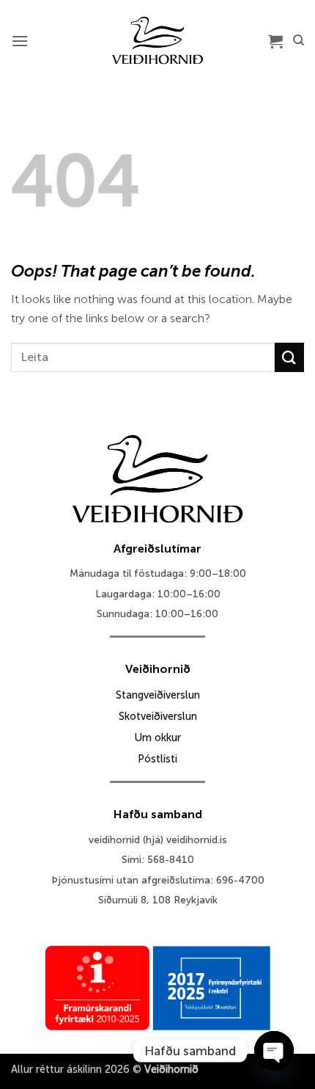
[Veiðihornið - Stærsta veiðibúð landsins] (158, 40)
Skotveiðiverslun (158, 716)
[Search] (298, 40)
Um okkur (157, 737)
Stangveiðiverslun (158, 695)
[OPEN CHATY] (274, 1051)
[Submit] (289, 357)
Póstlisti (157, 758)
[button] (20, 41)
